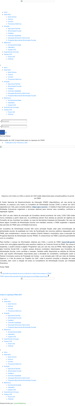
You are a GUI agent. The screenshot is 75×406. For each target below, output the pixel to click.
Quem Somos (12, 17)
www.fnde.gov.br (68, 242)
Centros (10, 19)
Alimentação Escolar (14, 31)
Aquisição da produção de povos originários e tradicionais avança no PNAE (26, 273)
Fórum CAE (11, 56)
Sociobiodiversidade (14, 45)
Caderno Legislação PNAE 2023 (11, 295)
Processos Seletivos (14, 24)
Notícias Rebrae (5, 136)
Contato (10, 21)
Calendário (11, 47)
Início (5, 12)
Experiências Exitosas (11, 52)
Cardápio (11, 33)
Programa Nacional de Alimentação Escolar (22, 40)
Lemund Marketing (20, 403)
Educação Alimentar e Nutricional (19, 38)
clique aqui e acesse (39, 207)
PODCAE (10, 59)
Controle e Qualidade (14, 35)
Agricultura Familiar (14, 28)
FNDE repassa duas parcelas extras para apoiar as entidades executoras (23, 276)
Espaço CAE (12, 49)
